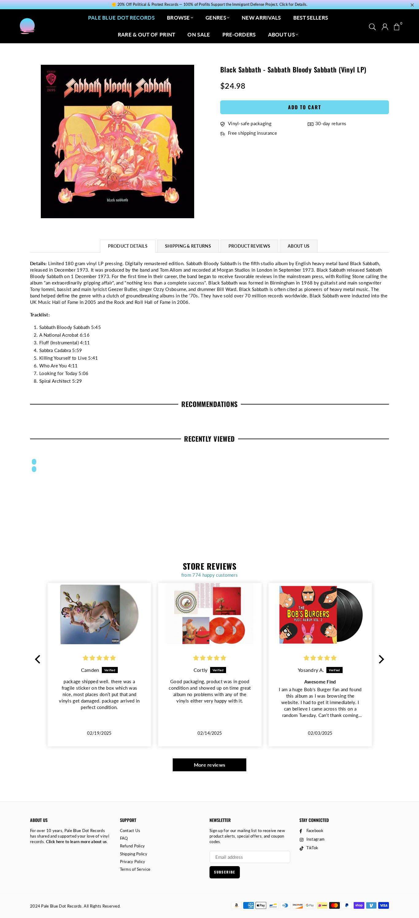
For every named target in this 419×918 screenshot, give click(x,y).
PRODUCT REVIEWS (249, 246)
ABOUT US (281, 34)
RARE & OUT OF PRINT (146, 34)
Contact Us (130, 830)
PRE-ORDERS (239, 34)
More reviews (209, 765)
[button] (396, 26)
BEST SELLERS (310, 17)
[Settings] (385, 26)
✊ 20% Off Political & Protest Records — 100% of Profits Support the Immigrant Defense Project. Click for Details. (209, 4)
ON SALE (198, 34)
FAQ (124, 838)
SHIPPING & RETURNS (188, 246)
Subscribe (224, 872)
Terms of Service (135, 869)
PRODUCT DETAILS (128, 246)
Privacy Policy (132, 861)
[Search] (372, 26)
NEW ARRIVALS (261, 17)
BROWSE (178, 17)
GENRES (216, 17)
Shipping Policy (134, 853)
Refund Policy (132, 845)
